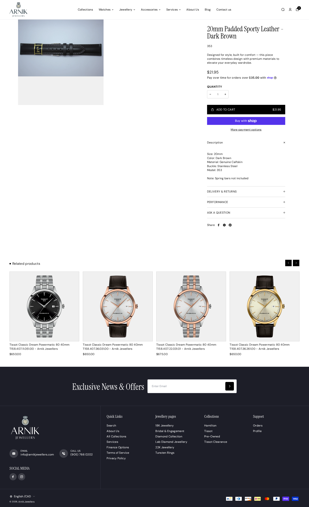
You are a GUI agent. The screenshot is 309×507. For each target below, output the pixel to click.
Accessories (149, 9)
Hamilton (210, 425)
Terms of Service (118, 453)
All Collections (116, 436)
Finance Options (118, 447)
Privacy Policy (116, 458)
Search (111, 425)
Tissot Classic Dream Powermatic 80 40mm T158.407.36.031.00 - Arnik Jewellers (113, 346)
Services (172, 9)
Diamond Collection (168, 436)
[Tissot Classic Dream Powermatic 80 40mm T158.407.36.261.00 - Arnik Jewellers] (264, 306)
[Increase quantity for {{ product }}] (225, 94)
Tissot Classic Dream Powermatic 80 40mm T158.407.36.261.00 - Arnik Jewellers (260, 346)
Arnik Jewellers (26, 501)
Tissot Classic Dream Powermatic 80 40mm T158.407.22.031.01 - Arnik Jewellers (186, 346)
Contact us (223, 9)
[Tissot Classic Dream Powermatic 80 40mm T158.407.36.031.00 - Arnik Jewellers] (118, 306)
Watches (105, 9)
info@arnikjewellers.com (37, 454)
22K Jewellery (164, 447)
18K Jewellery (164, 425)
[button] (288, 263)
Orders (258, 425)
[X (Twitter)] (224, 225)
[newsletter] (229, 386)
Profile (257, 431)
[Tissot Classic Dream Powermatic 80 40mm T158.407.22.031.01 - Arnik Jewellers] (191, 306)
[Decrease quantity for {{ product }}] (210, 94)
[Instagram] (21, 476)
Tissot (208, 431)
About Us (192, 9)
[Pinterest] (230, 225)
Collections (85, 9)
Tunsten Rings (164, 453)
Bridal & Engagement (169, 431)
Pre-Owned (212, 436)
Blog (208, 9)
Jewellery (125, 9)
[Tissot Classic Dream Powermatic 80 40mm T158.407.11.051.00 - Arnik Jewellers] (44, 306)
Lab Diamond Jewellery (171, 442)
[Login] (290, 9)
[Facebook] (219, 225)
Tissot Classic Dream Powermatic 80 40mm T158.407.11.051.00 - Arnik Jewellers (39, 346)
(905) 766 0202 (81, 454)
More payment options (246, 129)
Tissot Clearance (215, 442)
